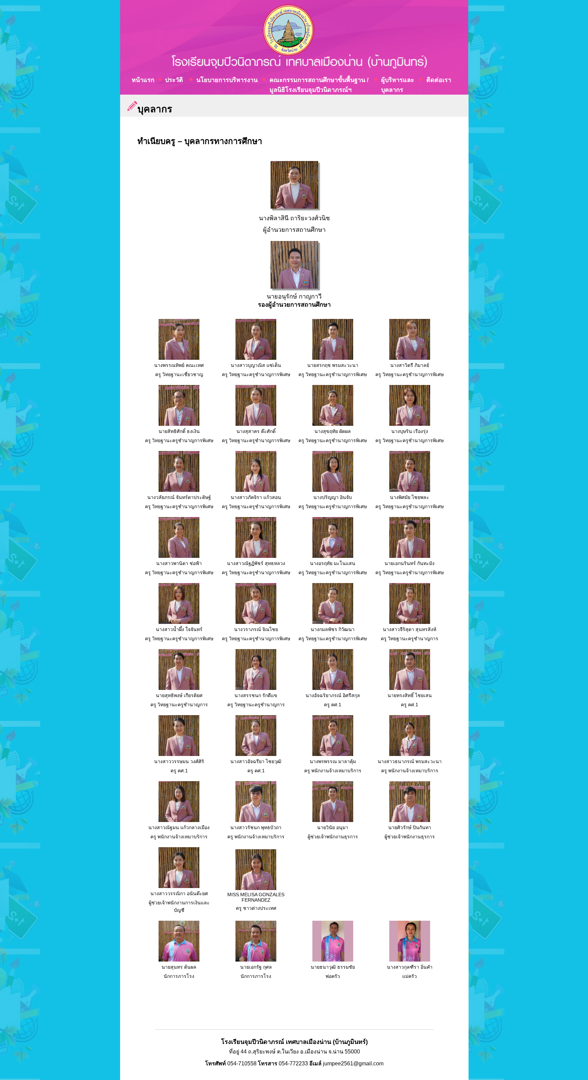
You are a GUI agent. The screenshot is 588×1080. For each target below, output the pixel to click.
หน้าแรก (143, 80)
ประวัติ (174, 80)
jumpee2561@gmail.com (353, 1063)
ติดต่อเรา (438, 80)
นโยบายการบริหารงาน (227, 80)
